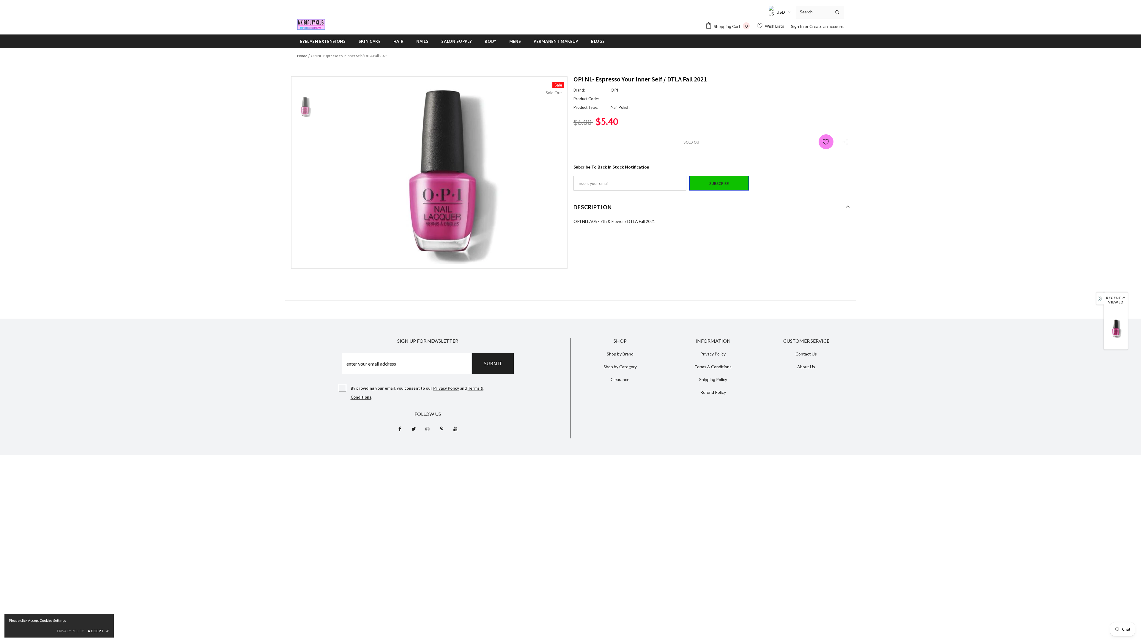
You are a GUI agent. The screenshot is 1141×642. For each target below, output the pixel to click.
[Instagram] (427, 428)
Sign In (798, 26)
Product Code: (586, 98)
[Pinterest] (441, 428)
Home (302, 56)
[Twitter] (413, 428)
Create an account (826, 26)
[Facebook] (399, 428)
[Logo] (311, 24)
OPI (614, 89)
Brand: (579, 90)
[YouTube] (455, 428)
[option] (442, 173)
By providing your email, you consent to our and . (417, 392)
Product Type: (585, 107)
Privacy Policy (446, 388)
